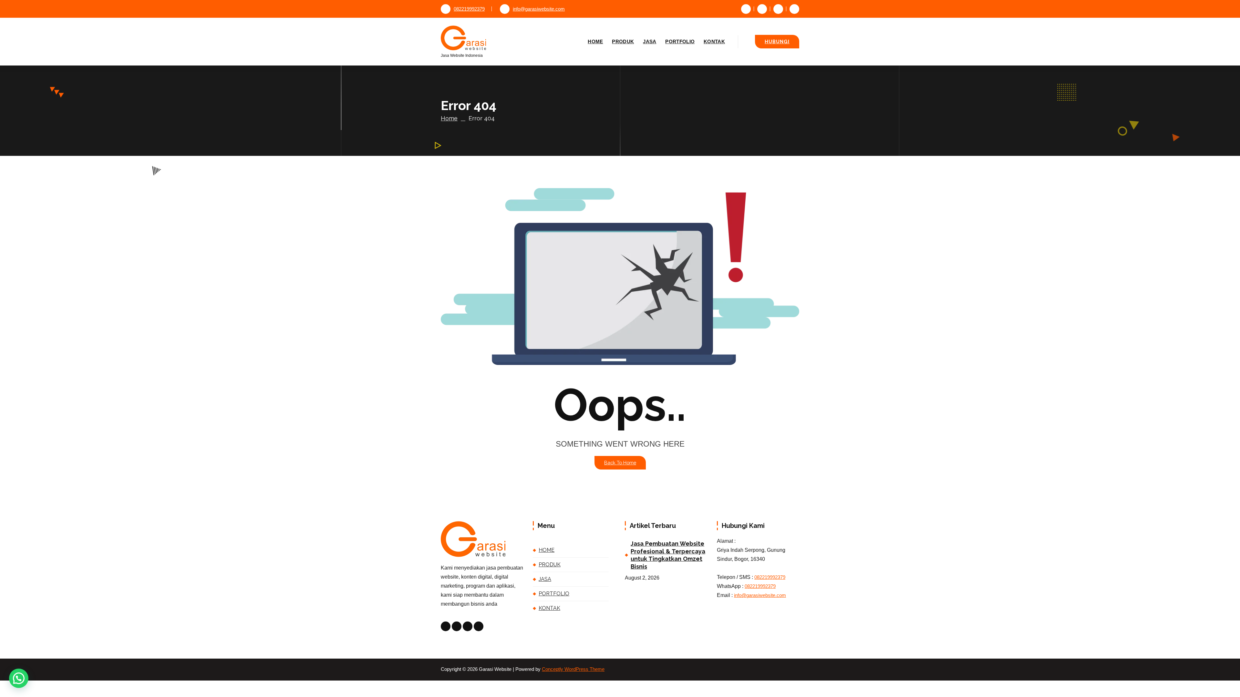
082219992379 (469, 9)
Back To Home (620, 462)
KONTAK (714, 41)
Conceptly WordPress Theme (573, 669)
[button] (18, 678)
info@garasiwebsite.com (539, 9)
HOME (595, 41)
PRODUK (623, 41)
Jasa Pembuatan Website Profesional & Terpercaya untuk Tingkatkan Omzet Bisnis (668, 555)
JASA (649, 41)
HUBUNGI (777, 41)
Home (449, 118)
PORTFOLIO (680, 41)
